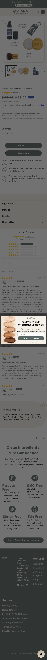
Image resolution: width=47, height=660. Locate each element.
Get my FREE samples (31, 338)
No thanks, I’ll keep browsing (31, 342)
